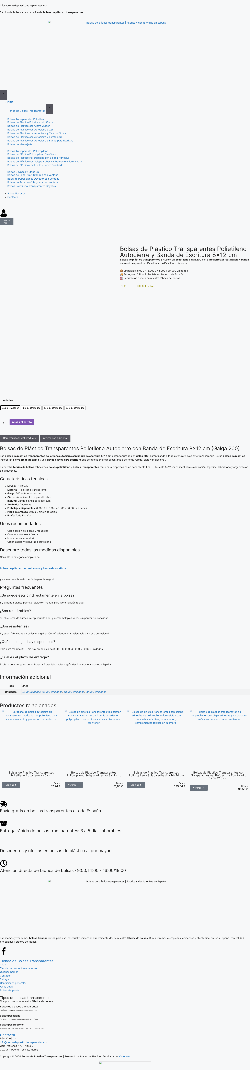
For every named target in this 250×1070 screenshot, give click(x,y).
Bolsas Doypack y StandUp (23, 171)
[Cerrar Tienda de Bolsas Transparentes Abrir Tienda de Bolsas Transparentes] (49, 109)
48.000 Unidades (74, 691)
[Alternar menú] (3, 95)
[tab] (19, 438)
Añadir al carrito (22, 422)
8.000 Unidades (31, 691)
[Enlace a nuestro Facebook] (3, 951)
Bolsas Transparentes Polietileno (26, 119)
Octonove (124, 1056)
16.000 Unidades (52, 691)
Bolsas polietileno (10, 1015)
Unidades (7, 400)
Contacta (7, 1035)
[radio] (10, 408)
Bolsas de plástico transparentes (19, 1006)
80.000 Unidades (96, 691)
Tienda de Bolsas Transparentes (27, 961)
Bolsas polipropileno (12, 1024)
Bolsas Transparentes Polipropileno (27, 151)
